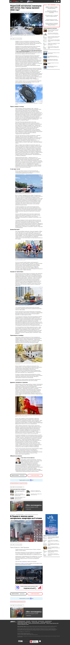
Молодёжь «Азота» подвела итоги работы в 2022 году (36, 494)
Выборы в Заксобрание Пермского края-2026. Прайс (36, 623)
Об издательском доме (21, 621)
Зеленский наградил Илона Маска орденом (53, 63)
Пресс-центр (28, 621)
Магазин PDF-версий (48, 621)
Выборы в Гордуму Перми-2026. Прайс (52, 623)
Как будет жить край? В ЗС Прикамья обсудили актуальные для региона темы (20, 495)
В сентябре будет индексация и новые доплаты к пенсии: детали (53, 60)
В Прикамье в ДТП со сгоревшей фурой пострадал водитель (51, 16)
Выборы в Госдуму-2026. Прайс (22, 623)
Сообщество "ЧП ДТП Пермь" (15, 542)
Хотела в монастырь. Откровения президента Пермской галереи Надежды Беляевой (51, 24)
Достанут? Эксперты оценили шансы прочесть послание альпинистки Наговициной (54, 37)
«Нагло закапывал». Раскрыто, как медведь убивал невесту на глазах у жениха (53, 544)
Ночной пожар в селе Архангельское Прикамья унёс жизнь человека (26, 578)
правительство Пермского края (37, 193)
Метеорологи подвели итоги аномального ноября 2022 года (36, 491)
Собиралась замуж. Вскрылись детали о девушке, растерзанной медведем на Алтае (53, 551)
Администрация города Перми (20, 260)
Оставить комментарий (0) (35, 475)
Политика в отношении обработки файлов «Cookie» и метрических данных (27, 634)
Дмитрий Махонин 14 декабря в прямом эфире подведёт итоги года (20, 491)
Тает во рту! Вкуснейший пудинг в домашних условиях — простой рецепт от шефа (53, 30)
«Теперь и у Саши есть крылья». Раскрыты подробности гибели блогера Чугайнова (52, 7)
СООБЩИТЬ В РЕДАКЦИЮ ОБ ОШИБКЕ (23, 624)
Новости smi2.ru (13, 511)
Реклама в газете (41, 621)
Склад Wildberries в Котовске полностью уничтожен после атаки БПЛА (53, 57)
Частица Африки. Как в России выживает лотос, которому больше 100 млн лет (53, 554)
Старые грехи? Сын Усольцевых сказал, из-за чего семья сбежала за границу (53, 541)
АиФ (38, 103)
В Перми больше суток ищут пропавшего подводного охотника (51, 20)
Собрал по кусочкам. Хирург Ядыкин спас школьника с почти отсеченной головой (54, 40)
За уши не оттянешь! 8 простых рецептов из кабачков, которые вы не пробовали (54, 548)
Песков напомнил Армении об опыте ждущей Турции (53, 53)
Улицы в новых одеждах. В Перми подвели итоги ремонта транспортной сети (20, 498)
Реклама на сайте (34, 621)
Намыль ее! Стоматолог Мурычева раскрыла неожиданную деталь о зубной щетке (53, 537)
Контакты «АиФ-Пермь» (35, 622)
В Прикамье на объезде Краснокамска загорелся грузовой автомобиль (51, 12)
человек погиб (23, 563)
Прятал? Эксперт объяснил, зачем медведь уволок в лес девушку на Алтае (53, 47)
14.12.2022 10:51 (12, 4)
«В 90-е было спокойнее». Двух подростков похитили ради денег (53, 33)
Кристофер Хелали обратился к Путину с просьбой (53, 66)
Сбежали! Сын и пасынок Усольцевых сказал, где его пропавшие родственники (54, 44)
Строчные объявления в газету (46, 622)
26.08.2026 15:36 (12, 514)
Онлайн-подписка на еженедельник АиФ (24, 622)
